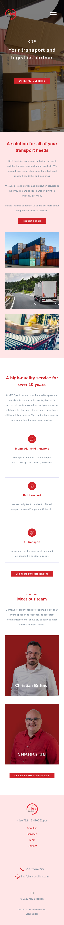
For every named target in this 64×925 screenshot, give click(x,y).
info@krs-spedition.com (35, 876)
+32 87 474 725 (35, 869)
